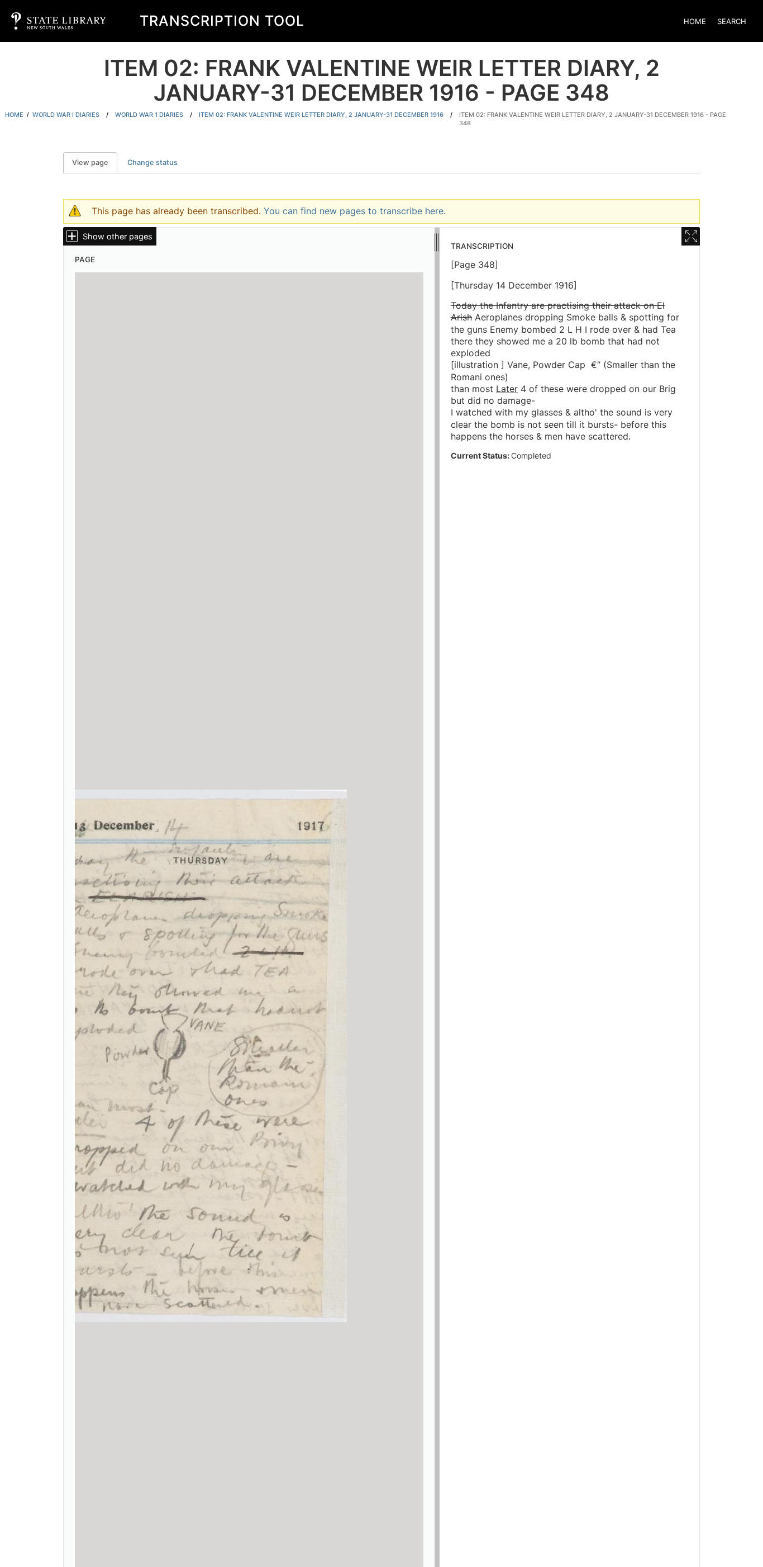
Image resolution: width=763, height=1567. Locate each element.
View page (94, 162)
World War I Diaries (65, 115)
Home (695, 21)
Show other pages (117, 236)
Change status (152, 162)
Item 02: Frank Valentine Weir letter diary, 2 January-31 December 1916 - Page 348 (592, 119)
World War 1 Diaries (149, 115)
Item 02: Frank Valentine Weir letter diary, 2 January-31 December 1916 (321, 115)
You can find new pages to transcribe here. (355, 210)
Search (731, 21)
